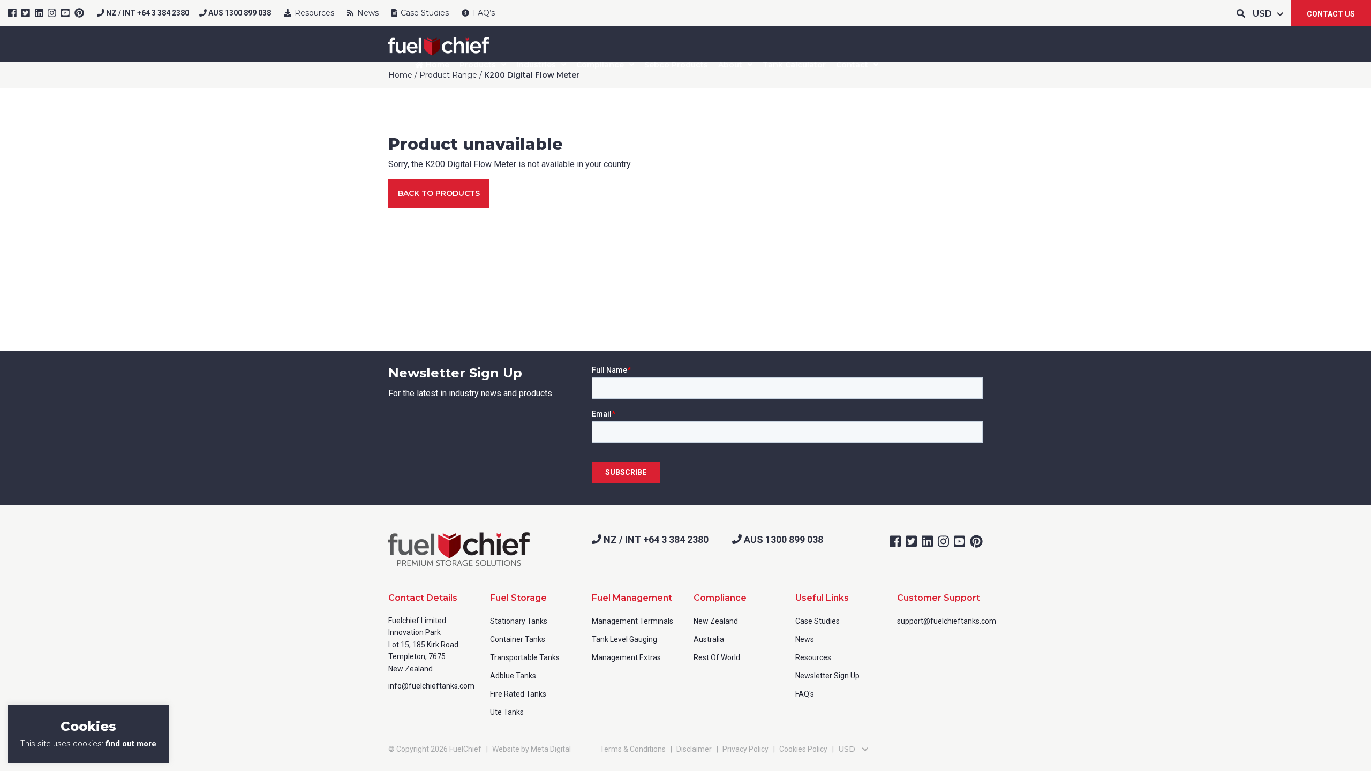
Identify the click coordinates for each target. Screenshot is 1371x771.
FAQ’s (483, 13)
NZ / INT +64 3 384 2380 (146, 13)
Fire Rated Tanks (518, 694)
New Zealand (716, 621)
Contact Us (1331, 14)
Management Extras (626, 657)
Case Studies (423, 13)
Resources (313, 13)
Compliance (600, 65)
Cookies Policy (803, 749)
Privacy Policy (745, 749)
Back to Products (439, 193)
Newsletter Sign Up (827, 675)
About (730, 65)
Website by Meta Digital (531, 749)
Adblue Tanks (513, 675)
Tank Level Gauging (624, 639)
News (367, 13)
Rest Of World (717, 657)
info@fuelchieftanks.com (431, 686)
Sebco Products (676, 65)
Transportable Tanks (525, 657)
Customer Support (938, 598)
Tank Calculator (794, 65)
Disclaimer (694, 749)
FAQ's (804, 694)
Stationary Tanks (518, 621)
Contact (852, 65)
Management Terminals (632, 621)
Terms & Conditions (633, 749)
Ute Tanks (507, 712)
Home (436, 65)
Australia (709, 639)
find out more (131, 744)
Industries (536, 65)
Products (477, 65)
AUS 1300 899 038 (239, 13)
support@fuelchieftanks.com (946, 621)
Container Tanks (517, 639)
